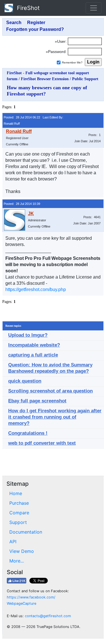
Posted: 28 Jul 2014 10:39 (22, 203)
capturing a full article (33, 355)
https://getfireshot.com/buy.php (35, 289)
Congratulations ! (27, 433)
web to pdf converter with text (42, 443)
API (12, 541)
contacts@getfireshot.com (48, 616)
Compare (19, 512)
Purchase (19, 503)
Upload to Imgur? (27, 335)
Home (15, 493)
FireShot (27, 8)
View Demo (21, 551)
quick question (24, 381)
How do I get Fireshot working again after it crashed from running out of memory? (54, 417)
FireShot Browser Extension (45, 79)
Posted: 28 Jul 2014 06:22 (22, 117)
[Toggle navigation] (93, 8)
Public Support (85, 79)
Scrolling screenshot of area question (50, 391)
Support (18, 522)
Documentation (25, 532)
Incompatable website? (34, 345)
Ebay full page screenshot (37, 401)
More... (16, 561)
